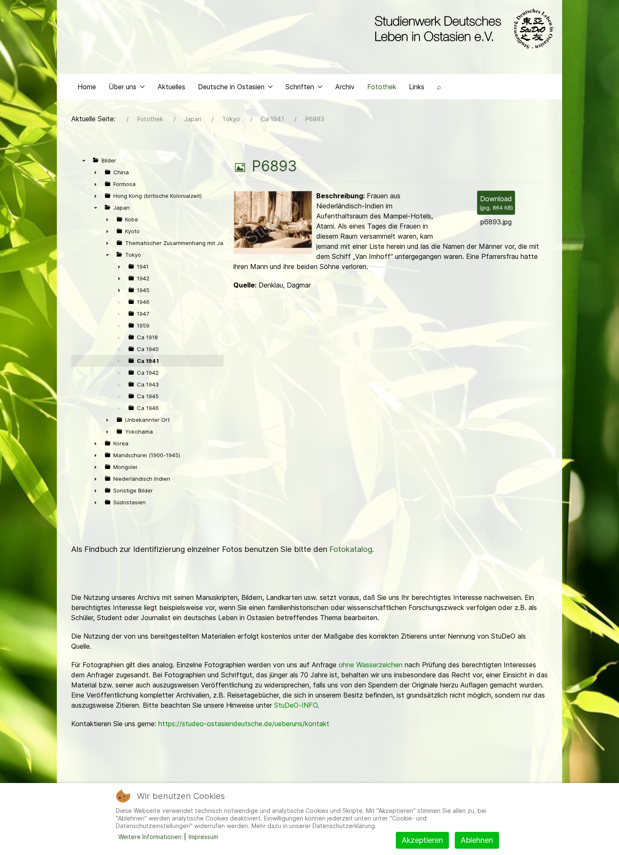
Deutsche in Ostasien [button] (231, 87)
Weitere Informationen (149, 836)
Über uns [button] (122, 87)
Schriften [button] (299, 87)
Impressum (203, 836)
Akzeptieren (422, 840)
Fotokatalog (350, 549)
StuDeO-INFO (296, 705)
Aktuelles (171, 87)
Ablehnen (477, 840)
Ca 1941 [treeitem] (148, 360)
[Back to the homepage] (462, 28)
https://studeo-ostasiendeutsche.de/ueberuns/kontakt (243, 723)
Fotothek (381, 87)
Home (86, 87)
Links (416, 87)
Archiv (345, 87)
